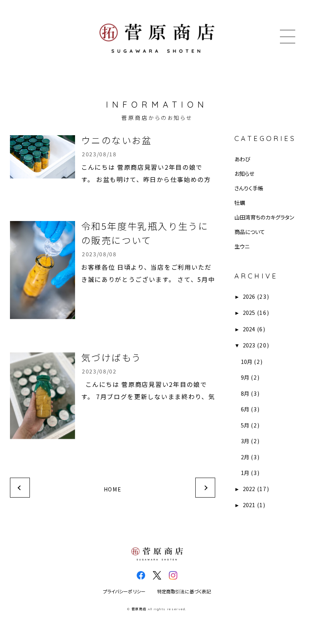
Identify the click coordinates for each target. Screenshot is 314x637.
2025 (249, 312)
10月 (246, 361)
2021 (249, 505)
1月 (245, 473)
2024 (249, 329)
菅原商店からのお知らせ (157, 117)
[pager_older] (205, 488)
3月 (245, 441)
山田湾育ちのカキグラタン (264, 217)
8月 (245, 393)
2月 (245, 457)
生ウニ (242, 246)
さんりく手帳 (248, 188)
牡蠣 (239, 202)
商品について (249, 232)
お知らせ (244, 173)
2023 (249, 345)
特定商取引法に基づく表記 (184, 591)
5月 (245, 425)
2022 (249, 489)
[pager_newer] (20, 488)
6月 (245, 409)
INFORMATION (157, 104)
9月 (245, 377)
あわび (242, 159)
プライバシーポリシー (124, 591)
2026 (249, 296)
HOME (113, 489)
